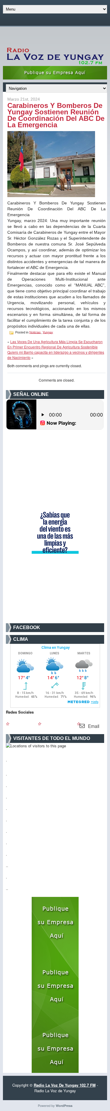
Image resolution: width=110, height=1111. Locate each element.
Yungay (48, 332)
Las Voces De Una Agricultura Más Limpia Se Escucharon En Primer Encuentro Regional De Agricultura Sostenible (55, 344)
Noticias (35, 332)
